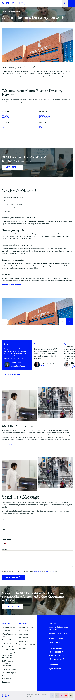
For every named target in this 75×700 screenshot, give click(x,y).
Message (5, 549)
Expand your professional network (14, 197)
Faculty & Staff (24, 641)
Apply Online (23, 634)
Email (4, 529)
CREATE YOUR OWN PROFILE (13, 285)
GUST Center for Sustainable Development (7, 663)
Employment (23, 638)
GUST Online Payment (27, 645)
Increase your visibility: (11, 208)
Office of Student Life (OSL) (9, 635)
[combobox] (6, 543)
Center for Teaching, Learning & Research (9, 648)
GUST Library (24, 631)
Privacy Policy (38, 571)
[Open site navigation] (71, 3)
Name (4, 519)
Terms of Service (50, 571)
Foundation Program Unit (9, 674)
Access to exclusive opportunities (14, 204)
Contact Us (6, 682)
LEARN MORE (7, 444)
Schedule (22, 648)
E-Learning (6, 631)
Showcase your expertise (11, 201)
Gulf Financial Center (9, 669)
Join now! (7, 211)
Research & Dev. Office (9, 640)
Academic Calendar (26, 627)
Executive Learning (8, 627)
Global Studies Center (9, 643)
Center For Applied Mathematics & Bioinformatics (8, 655)
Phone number (6, 539)
